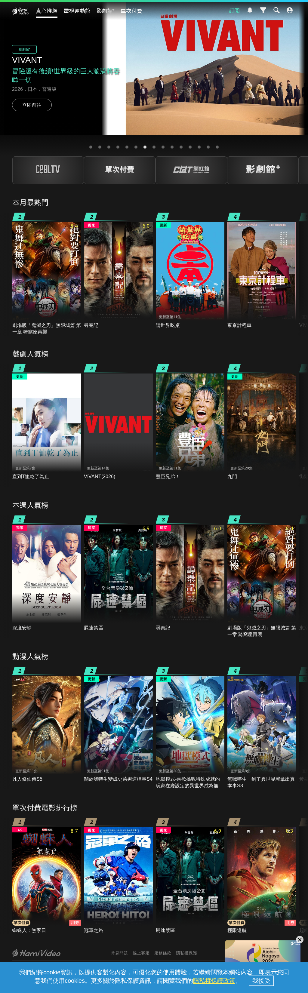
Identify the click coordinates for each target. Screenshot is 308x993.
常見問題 (119, 953)
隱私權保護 (186, 953)
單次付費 (131, 10)
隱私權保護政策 (214, 980)
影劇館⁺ (106, 10)
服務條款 (162, 953)
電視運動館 (77, 10)
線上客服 (141, 953)
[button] (90, 147)
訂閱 (234, 10)
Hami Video (20, 11)
